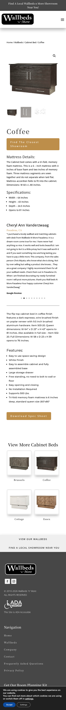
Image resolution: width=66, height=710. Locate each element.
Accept (9, 704)
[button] (54, 56)
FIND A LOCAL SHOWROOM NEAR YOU (34, 547)
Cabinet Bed (30, 42)
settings (29, 698)
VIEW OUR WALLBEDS (33, 539)
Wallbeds (18, 42)
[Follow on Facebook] (7, 581)
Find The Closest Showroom (24, 144)
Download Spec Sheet (28, 416)
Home (9, 42)
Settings (23, 704)
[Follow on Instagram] (13, 581)
